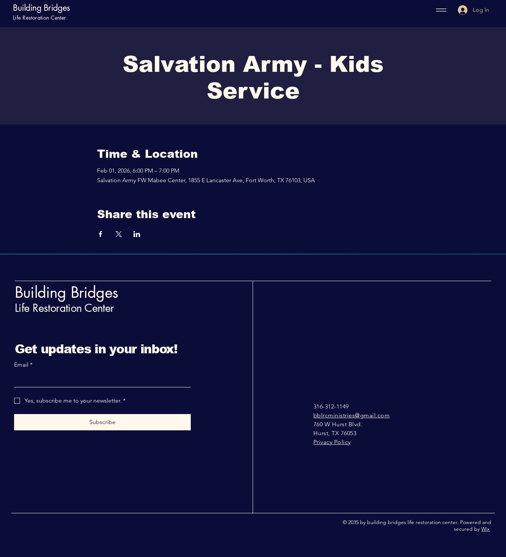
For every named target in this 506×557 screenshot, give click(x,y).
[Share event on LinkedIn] (136, 234)
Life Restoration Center (64, 308)
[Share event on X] (118, 234)
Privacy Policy (332, 442)
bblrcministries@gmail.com (351, 415)
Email (23, 364)
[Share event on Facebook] (100, 234)
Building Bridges (41, 7)
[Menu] (438, 10)
